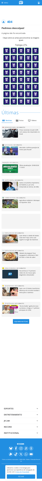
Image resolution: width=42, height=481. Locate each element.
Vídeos (34, 120)
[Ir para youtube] (31, 454)
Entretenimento (13, 414)
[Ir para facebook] (16, 448)
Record (8, 427)
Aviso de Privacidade (22, 472)
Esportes (8, 408)
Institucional (11, 433)
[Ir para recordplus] (11, 454)
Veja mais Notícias (21, 321)
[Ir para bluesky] (11, 448)
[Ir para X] (21, 454)
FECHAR (21, 476)
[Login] (39, 2)
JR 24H (7, 420)
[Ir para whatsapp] (26, 454)
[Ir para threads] (31, 448)
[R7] (21, 443)
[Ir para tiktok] (16, 454)
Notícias (9, 120)
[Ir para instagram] (21, 448)
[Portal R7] (21, 2)
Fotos (21, 120)
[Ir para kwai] (26, 448)
